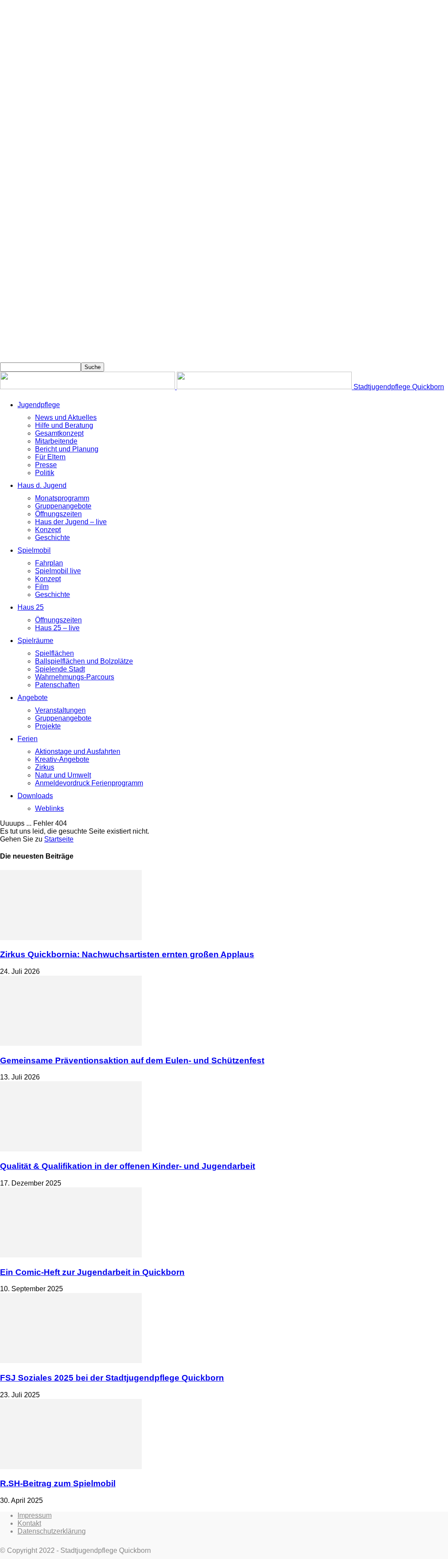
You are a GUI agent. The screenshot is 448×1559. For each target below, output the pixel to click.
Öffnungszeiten (58, 514)
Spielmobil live (58, 571)
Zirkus (44, 767)
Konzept (48, 529)
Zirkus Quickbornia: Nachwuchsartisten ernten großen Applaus (127, 954)
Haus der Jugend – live (71, 522)
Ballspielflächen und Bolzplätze (84, 661)
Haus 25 (31, 607)
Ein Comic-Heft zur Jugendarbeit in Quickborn (92, 1272)
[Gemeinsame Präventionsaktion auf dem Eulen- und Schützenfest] (71, 1043)
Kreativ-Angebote (62, 759)
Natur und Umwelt (63, 775)
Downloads (35, 795)
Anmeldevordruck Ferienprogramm (89, 783)
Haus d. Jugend (42, 485)
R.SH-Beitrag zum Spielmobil (58, 1483)
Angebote (33, 697)
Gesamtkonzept (59, 433)
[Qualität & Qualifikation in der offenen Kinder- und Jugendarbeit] (71, 1149)
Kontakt (29, 1523)
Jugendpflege (39, 404)
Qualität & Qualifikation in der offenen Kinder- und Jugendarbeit (127, 1166)
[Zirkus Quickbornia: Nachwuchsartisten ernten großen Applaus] (71, 937)
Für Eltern (50, 457)
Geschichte (52, 537)
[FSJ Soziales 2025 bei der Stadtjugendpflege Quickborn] (71, 1360)
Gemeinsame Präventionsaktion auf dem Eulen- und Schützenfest (132, 1060)
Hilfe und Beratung (64, 425)
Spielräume (35, 640)
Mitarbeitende (56, 441)
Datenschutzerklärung (52, 1531)
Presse (46, 465)
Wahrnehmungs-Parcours (74, 677)
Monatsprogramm (62, 498)
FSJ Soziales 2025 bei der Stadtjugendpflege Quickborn (112, 1377)
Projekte (48, 726)
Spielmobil (34, 550)
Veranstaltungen (60, 710)
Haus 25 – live (57, 628)
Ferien (28, 738)
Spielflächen (54, 653)
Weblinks (49, 808)
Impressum (35, 1515)
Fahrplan (49, 563)
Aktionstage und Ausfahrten (77, 751)
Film (42, 586)
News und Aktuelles (66, 417)
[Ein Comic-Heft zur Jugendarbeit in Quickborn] (71, 1255)
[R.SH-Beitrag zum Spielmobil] (71, 1466)
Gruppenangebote (63, 506)
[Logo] (88, 387)
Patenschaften (57, 685)
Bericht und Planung (66, 449)
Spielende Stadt (60, 669)
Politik (44, 472)
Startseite (59, 839)
